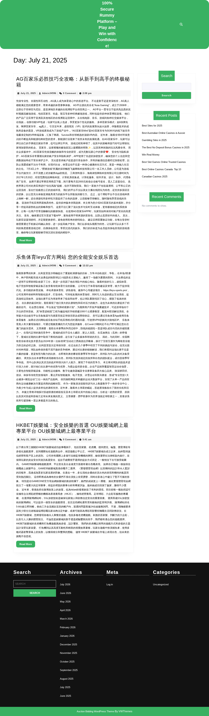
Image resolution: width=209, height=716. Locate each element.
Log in (109, 584)
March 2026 (66, 618)
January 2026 (67, 635)
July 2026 (65, 584)
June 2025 (65, 695)
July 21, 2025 (28, 93)
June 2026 (65, 593)
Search (166, 76)
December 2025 (68, 644)
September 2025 (69, 670)
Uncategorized (161, 584)
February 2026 (67, 627)
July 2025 (65, 687)
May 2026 (65, 601)
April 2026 (65, 610)
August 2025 (66, 678)
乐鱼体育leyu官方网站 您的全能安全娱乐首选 (67, 257)
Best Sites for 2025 (152, 125)
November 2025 (68, 653)
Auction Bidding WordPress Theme (96, 711)
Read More (27, 241)
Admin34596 (49, 93)
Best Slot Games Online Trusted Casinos (164, 162)
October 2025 (67, 661)
